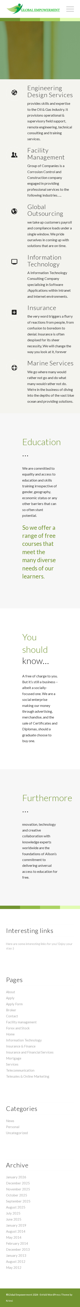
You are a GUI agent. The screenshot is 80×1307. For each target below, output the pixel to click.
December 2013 (18, 1249)
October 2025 (16, 1195)
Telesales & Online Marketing (27, 1076)
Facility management (21, 1022)
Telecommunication (20, 1070)
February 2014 (17, 1243)
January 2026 (16, 1177)
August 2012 (15, 1261)
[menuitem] (68, 9)
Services (12, 1064)
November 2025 (18, 1189)
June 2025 (13, 1219)
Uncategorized (17, 1133)
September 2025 (18, 1201)
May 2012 (13, 1267)
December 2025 (18, 1183)
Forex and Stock (18, 1028)
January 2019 (16, 1225)
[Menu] (68, 9)
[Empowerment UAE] (33, 9)
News (10, 1121)
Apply (10, 998)
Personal (12, 1127)
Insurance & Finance (21, 1046)
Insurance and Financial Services (30, 1052)
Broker (11, 1010)
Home (10, 1034)
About (10, 992)
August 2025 (15, 1207)
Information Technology (24, 1040)
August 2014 (15, 1231)
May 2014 (13, 1237)
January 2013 (16, 1255)
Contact (12, 1016)
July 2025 (13, 1213)
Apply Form (14, 1004)
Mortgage (13, 1058)
